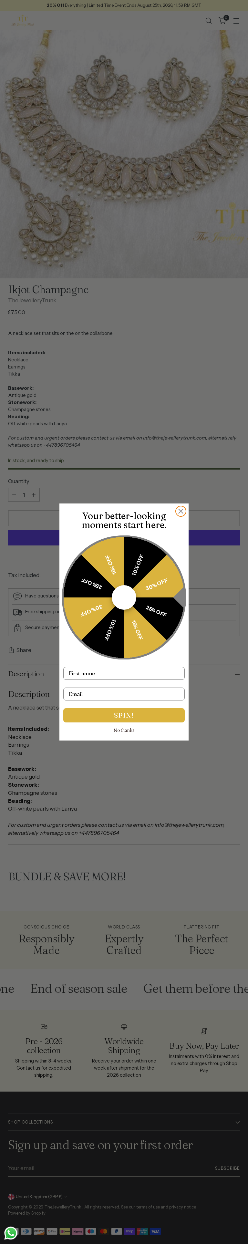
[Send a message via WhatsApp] (10, 1233)
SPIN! (124, 715)
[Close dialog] (181, 511)
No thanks (124, 730)
